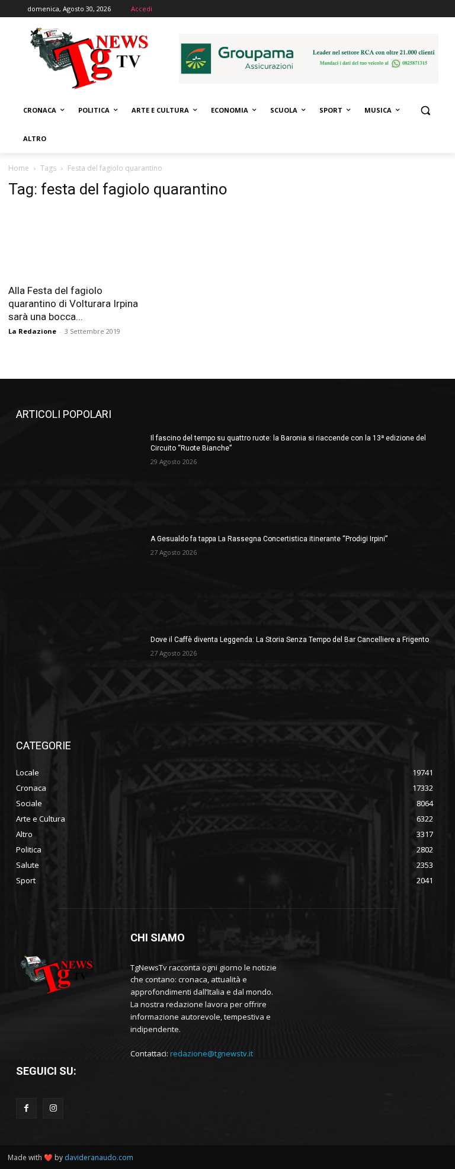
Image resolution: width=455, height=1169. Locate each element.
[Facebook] (26, 1108)
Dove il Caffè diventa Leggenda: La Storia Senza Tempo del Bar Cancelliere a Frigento (289, 639)
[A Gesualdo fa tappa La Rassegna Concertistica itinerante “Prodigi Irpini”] (79, 578)
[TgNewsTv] (89, 60)
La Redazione (32, 331)
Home (18, 168)
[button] (425, 110)
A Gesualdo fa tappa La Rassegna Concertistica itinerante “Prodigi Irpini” (268, 539)
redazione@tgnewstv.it (211, 1053)
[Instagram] (53, 1108)
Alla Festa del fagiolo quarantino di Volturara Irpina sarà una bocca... (73, 303)
